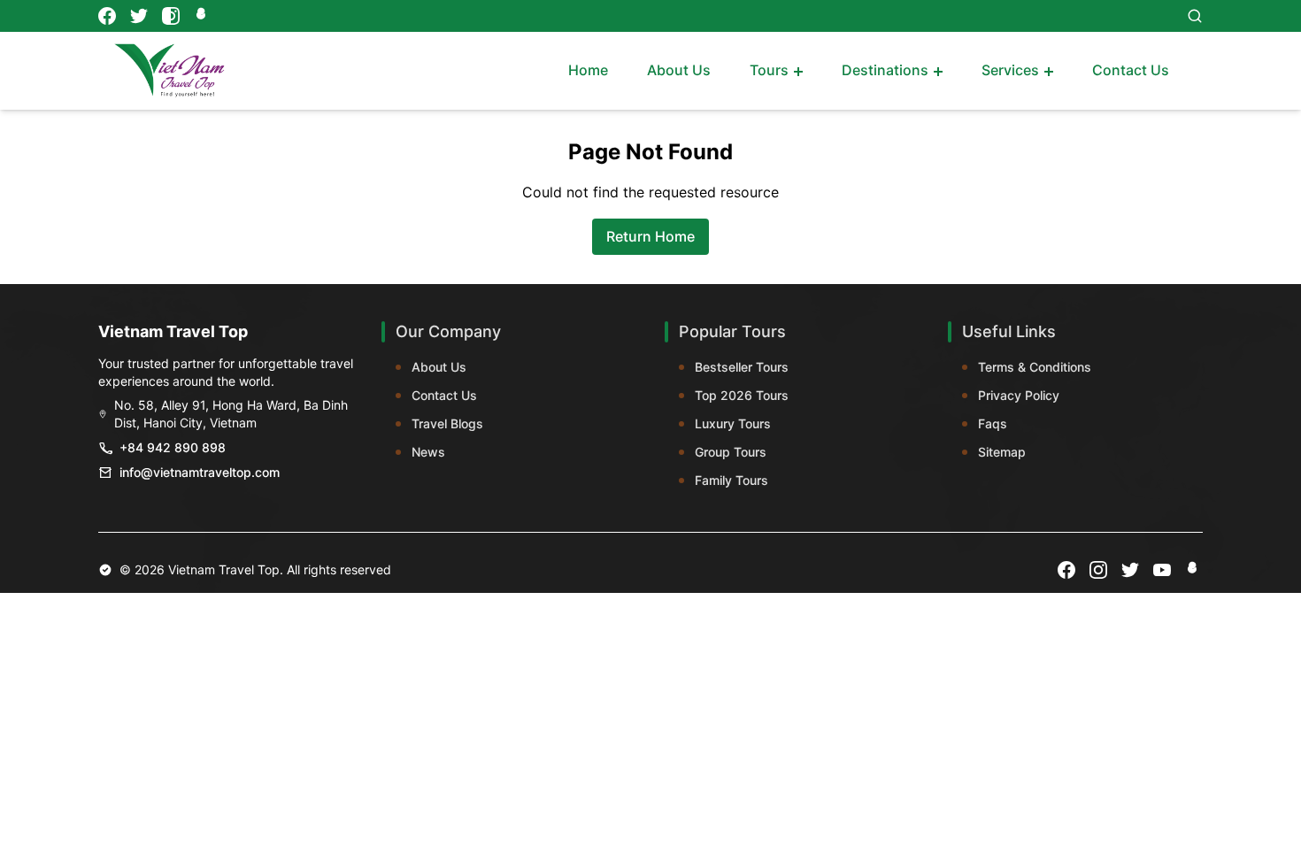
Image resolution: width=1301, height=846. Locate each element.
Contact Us (444, 395)
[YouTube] (1162, 570)
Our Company (448, 331)
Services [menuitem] (1010, 70)
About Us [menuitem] (679, 70)
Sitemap (1002, 451)
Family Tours (731, 480)
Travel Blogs (447, 423)
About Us (439, 366)
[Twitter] (139, 16)
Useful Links (1009, 331)
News (428, 451)
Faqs (992, 423)
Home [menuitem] (588, 70)
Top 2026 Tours (742, 395)
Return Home (650, 236)
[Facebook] (107, 16)
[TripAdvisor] (203, 16)
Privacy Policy (1018, 395)
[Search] (1195, 16)
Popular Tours (732, 331)
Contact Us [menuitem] (1130, 70)
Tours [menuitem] (769, 70)
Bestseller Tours (742, 366)
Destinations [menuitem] (885, 70)
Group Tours (730, 451)
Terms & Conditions (1034, 366)
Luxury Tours (733, 423)
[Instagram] (171, 16)
